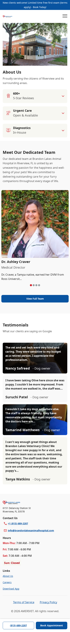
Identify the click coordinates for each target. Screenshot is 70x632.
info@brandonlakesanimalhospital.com (31, 530)
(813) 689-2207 (18, 625)
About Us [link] (8, 576)
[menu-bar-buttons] (65, 16)
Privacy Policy (48, 602)
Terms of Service (23, 602)
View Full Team (35, 298)
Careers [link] (7, 582)
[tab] (31, 285)
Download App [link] (11, 588)
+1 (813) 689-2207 (18, 523)
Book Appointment (51, 625)
